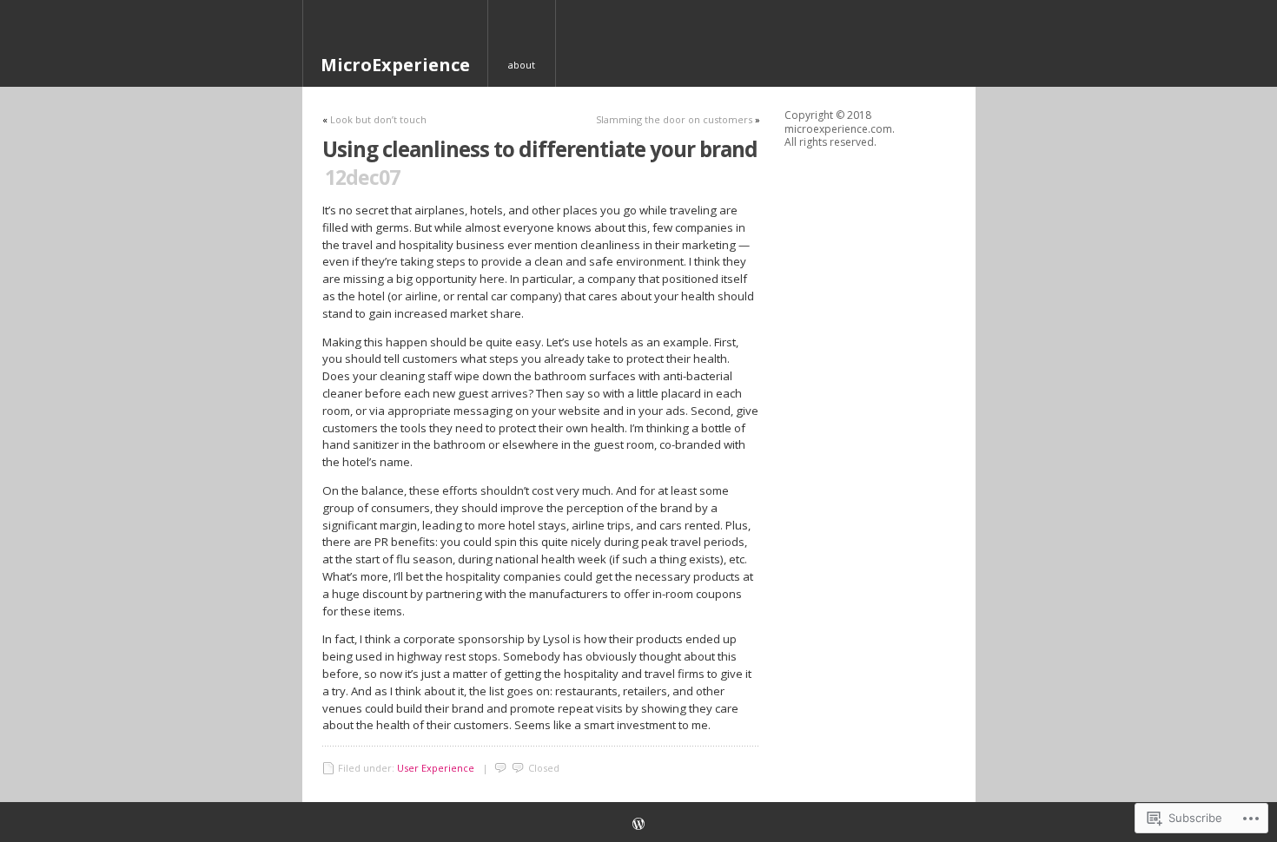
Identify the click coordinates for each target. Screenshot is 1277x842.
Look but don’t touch (378, 119)
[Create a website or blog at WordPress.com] (638, 825)
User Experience (435, 767)
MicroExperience (395, 64)
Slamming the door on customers (674, 119)
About (521, 64)
